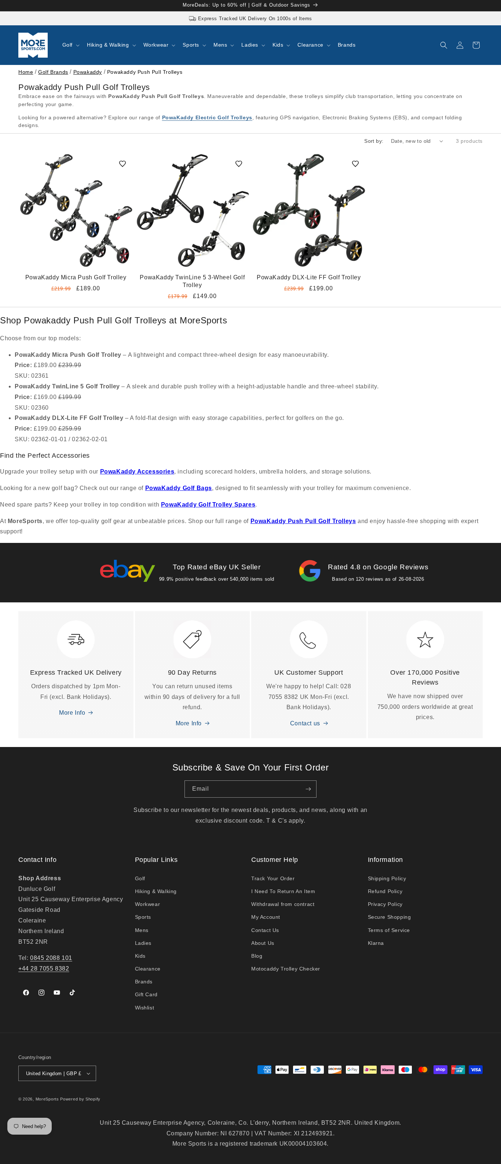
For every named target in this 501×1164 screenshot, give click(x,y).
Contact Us (265, 930)
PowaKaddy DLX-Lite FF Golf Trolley (309, 277)
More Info (72, 713)
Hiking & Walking (156, 891)
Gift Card (146, 994)
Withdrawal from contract (282, 904)
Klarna (376, 943)
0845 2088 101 (51, 958)
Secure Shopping (389, 917)
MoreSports (47, 1099)
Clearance (148, 969)
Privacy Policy (385, 904)
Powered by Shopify (80, 1099)
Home (25, 72)
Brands (144, 981)
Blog (256, 956)
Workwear (147, 904)
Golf (140, 878)
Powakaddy (87, 72)
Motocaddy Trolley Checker (285, 969)
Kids (140, 956)
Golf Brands (53, 72)
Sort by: (373, 141)
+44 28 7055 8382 (43, 968)
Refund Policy (385, 891)
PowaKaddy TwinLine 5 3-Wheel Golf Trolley (192, 281)
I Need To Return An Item (283, 891)
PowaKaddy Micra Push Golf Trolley (76, 277)
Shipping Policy (387, 878)
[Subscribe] (308, 789)
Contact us (305, 723)
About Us (262, 943)
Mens (142, 930)
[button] (70, 44)
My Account (265, 917)
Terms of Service (389, 930)
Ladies (143, 943)
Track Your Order (273, 878)
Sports (143, 917)
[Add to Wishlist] (122, 163)
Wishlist (144, 1008)
